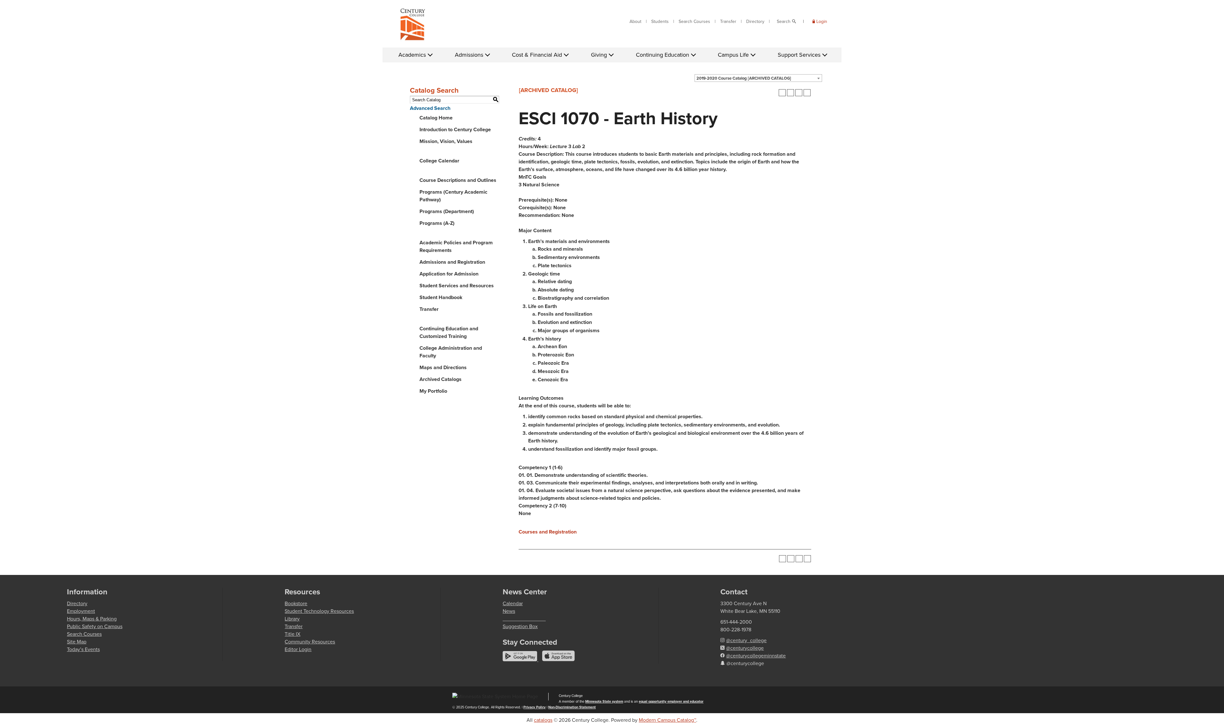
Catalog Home (436, 117)
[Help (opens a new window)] (807, 92)
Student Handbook (441, 297)
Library (292, 618)
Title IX (292, 634)
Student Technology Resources (319, 611)
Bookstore (296, 603)
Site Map (76, 641)
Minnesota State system (604, 701)
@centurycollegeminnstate (756, 655)
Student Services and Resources (456, 285)
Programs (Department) (446, 211)
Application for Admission (448, 273)
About (635, 21)
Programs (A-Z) (437, 223)
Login (821, 21)
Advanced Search (430, 108)
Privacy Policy (534, 707)
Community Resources (310, 641)
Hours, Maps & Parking (92, 618)
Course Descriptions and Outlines (457, 180)
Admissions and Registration (452, 262)
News (509, 611)
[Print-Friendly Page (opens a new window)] (798, 92)
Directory (755, 21)
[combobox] (758, 78)
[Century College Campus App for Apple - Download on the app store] (558, 659)
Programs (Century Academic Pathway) (453, 195)
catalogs (543, 720)
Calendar (513, 603)
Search (783, 21)
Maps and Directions (443, 367)
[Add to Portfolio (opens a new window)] (782, 92)
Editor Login (298, 649)
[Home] (412, 26)
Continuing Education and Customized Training (448, 332)
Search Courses (694, 21)
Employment (81, 611)
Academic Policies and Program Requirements (456, 246)
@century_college (746, 640)
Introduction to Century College (455, 129)
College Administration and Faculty (450, 351)
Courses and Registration (548, 531)
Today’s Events (83, 649)
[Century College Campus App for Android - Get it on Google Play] (520, 659)
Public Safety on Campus (94, 626)
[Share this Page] (790, 92)
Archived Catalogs (440, 379)
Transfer (728, 21)
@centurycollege (745, 648)
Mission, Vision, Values (445, 141)
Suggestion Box (520, 626)
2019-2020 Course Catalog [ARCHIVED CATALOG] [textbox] (743, 78)
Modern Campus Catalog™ (667, 720)
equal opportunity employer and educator (671, 701)
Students (660, 21)
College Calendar (439, 160)
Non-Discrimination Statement (572, 707)
